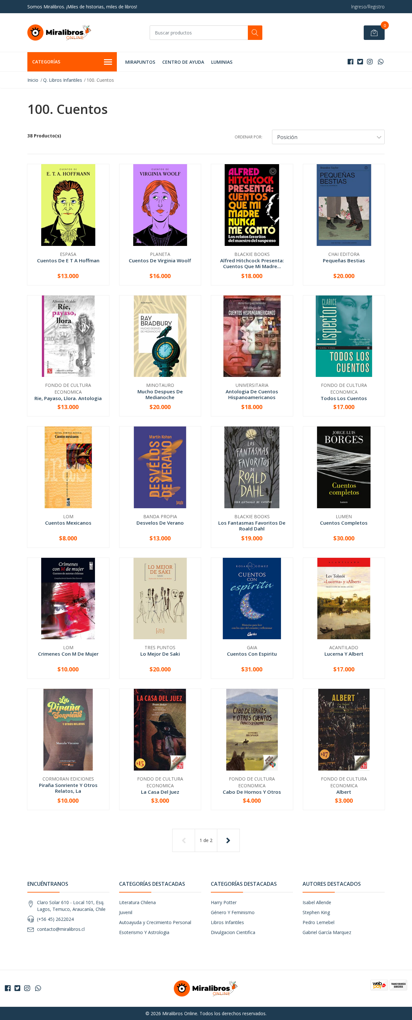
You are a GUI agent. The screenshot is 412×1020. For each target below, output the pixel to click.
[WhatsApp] (381, 61)
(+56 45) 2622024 (55, 919)
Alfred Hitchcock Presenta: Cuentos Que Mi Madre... (252, 263)
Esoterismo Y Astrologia (144, 932)
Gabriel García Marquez (327, 932)
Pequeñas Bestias (344, 260)
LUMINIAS (221, 62)
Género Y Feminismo (233, 912)
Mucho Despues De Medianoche (160, 394)
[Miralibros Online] (59, 32)
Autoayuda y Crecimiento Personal (155, 922)
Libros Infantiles (227, 922)
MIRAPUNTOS (140, 62)
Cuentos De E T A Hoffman (68, 260)
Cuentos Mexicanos (68, 522)
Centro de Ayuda (183, 62)
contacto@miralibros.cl (61, 929)
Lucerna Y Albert (343, 653)
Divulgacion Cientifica (233, 932)
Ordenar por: (248, 137)
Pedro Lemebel (318, 922)
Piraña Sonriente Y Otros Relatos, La (68, 788)
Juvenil (125, 912)
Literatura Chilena (137, 902)
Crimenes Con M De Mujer (68, 653)
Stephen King (316, 912)
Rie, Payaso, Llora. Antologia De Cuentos (68, 401)
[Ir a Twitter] (360, 61)
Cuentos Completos (344, 522)
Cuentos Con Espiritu (252, 653)
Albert (343, 792)
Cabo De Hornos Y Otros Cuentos (252, 795)
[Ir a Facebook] (350, 61)
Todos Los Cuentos (344, 398)
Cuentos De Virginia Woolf (160, 260)
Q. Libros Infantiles (62, 80)
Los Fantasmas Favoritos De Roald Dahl (252, 525)
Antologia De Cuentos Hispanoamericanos (252, 394)
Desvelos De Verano (160, 522)
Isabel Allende (317, 902)
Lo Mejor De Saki (160, 653)
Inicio (32, 80)
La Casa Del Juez (160, 792)
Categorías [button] (46, 62)
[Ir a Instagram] (370, 61)
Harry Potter (224, 902)
